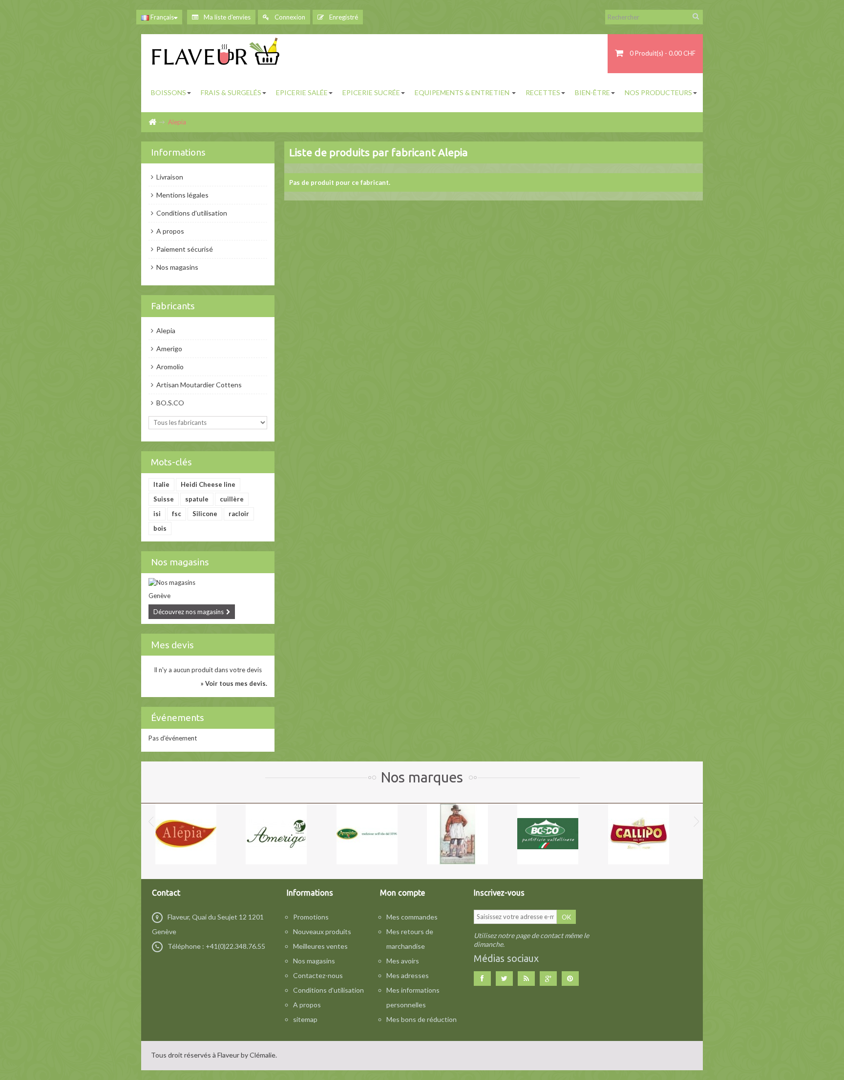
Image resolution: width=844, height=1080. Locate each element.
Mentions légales (182, 195)
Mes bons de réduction (421, 1019)
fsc (176, 514)
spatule (197, 499)
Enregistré (343, 17)
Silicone (204, 514)
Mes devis (172, 644)
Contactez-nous (318, 975)
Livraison (169, 177)
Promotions (311, 917)
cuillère (232, 499)
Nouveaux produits (322, 931)
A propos (169, 231)
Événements (177, 717)
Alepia (165, 330)
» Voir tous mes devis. (234, 683)
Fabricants (173, 305)
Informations (178, 152)
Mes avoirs (402, 961)
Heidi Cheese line (208, 484)
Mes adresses (407, 975)
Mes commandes (412, 917)
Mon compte (402, 892)
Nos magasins (176, 267)
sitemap (305, 1019)
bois (160, 528)
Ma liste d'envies (226, 17)
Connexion (289, 17)
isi (157, 514)
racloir (239, 514)
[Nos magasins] (207, 582)
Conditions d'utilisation (191, 213)
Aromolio (169, 366)
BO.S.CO (169, 403)
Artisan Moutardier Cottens (198, 384)
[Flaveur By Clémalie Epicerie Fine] (217, 53)
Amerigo (168, 348)
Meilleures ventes (320, 946)
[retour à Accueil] (151, 122)
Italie (161, 484)
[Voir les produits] (185, 833)
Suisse (163, 499)
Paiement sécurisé (184, 249)
